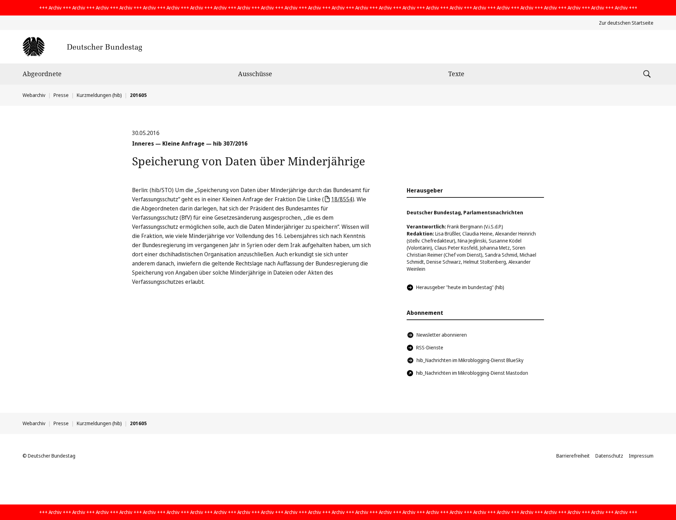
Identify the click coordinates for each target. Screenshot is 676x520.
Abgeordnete (42, 73)
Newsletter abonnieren (442, 334)
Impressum (641, 455)
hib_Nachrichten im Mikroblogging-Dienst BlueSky (470, 360)
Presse (61, 95)
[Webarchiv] (82, 46)
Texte (456, 73)
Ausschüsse (255, 73)
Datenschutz (609, 455)
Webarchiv (34, 95)
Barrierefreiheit (573, 455)
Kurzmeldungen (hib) (99, 95)
